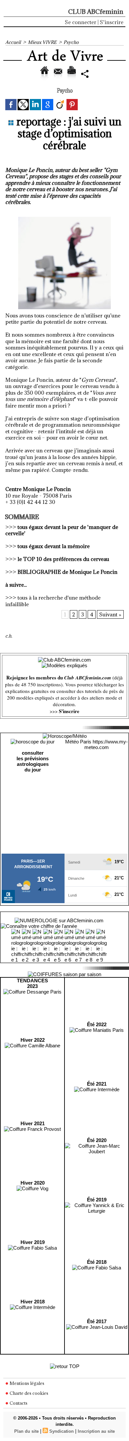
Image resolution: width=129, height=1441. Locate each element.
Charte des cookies (28, 1393)
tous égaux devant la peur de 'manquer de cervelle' (61, 530)
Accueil (13, 42)
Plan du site (26, 1431)
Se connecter (80, 22)
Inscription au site (96, 1431)
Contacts (18, 1403)
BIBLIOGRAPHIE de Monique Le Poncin (67, 572)
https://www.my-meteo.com (106, 744)
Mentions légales (26, 1383)
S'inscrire (111, 22)
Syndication (61, 1431)
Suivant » (110, 614)
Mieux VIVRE (42, 42)
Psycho (71, 42)
